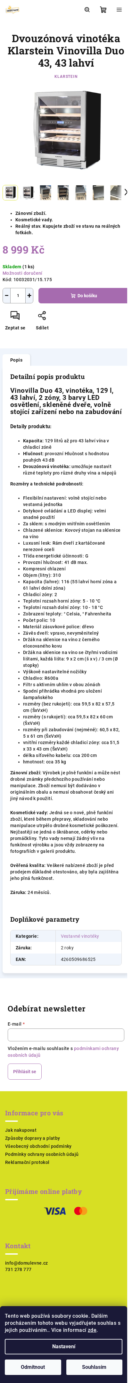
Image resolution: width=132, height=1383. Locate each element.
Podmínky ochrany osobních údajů (41, 1154)
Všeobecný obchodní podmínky (38, 1146)
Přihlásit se (24, 1071)
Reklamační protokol (27, 1162)
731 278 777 (18, 1269)
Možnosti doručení (23, 273)
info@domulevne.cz (26, 1263)
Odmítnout (33, 1367)
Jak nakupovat (21, 1130)
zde (92, 1330)
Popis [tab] (16, 360)
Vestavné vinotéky (80, 936)
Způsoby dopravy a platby (32, 1138)
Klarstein (65, 76)
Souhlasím (94, 1367)
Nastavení (63, 1346)
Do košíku (87, 295)
